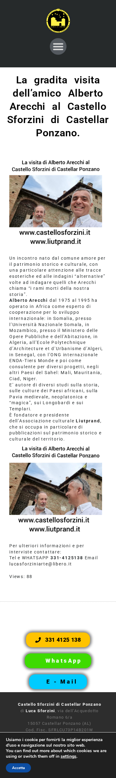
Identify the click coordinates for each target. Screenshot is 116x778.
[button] (58, 46)
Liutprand (88, 420)
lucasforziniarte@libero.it (40, 563)
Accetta (18, 767)
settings (68, 756)
